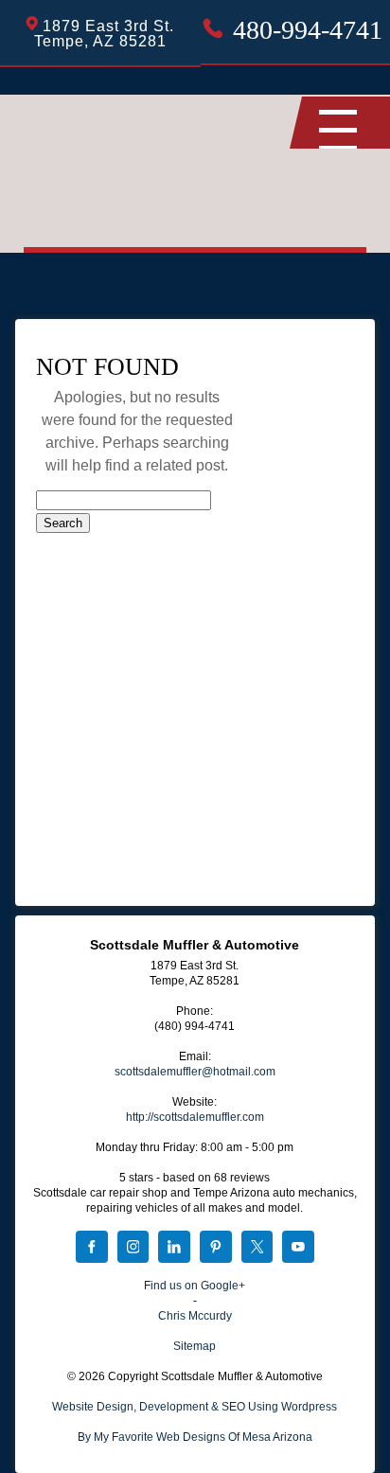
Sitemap (194, 1346)
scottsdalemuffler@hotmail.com (195, 1071)
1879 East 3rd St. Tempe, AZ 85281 (104, 33)
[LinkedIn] (174, 1249)
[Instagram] (133, 1249)
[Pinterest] (216, 1249)
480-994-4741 (307, 29)
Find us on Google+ (194, 1285)
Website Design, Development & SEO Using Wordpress (194, 1406)
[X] (257, 1249)
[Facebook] (92, 1249)
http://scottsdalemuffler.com (195, 1117)
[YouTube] (298, 1249)
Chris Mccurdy (195, 1315)
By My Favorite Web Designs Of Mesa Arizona (195, 1437)
